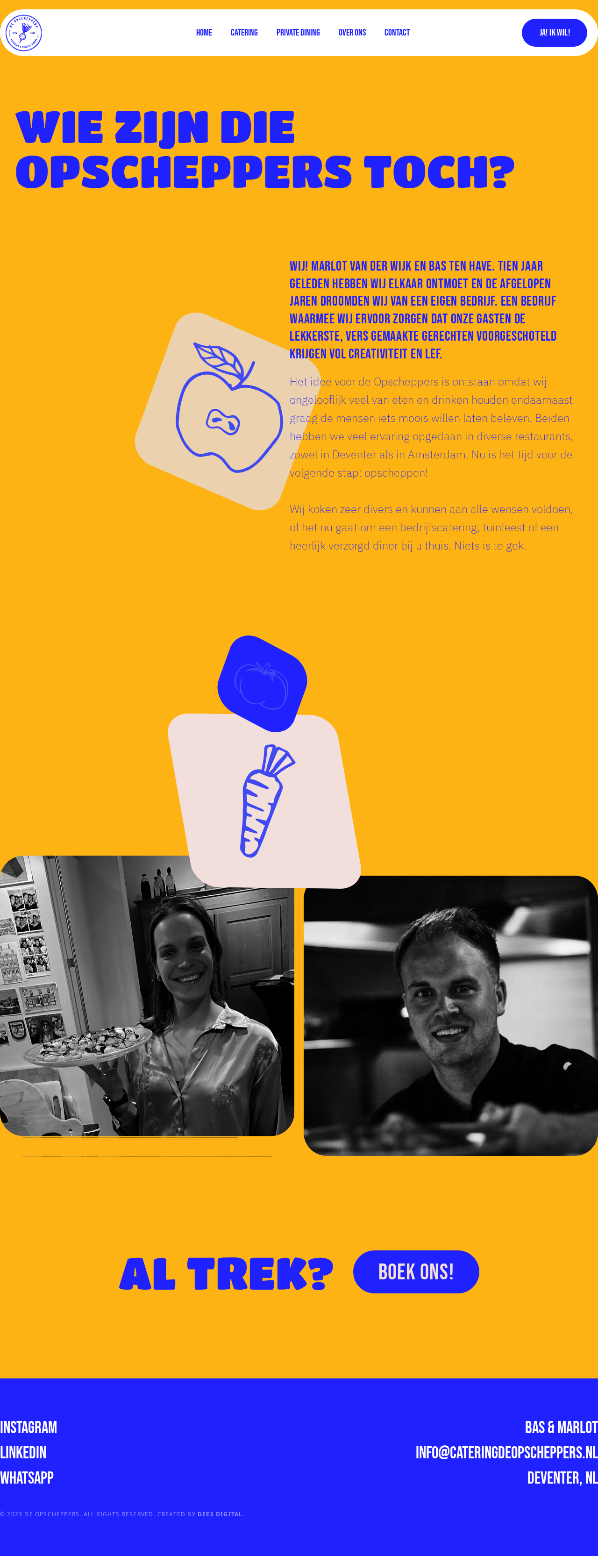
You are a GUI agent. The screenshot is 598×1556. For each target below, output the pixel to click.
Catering (244, 32)
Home (204, 32)
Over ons (352, 32)
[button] (558, 33)
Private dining (298, 32)
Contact (397, 32)
